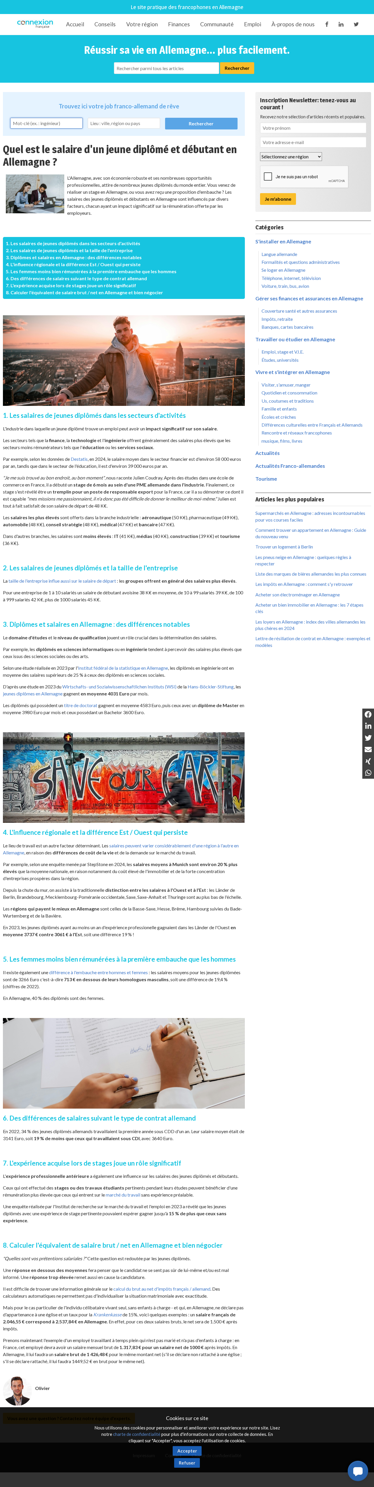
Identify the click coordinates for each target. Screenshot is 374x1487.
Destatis (79, 459)
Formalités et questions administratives (301, 262)
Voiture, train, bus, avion (285, 286)
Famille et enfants (279, 408)
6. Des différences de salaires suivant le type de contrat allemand (76, 278)
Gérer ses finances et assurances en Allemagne (309, 298)
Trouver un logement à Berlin (284, 546)
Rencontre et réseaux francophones (297, 432)
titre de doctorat (80, 705)
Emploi (252, 24)
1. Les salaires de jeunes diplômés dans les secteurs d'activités (73, 243)
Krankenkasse (107, 1314)
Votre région (142, 24)
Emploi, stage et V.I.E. (283, 351)
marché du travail (123, 1194)
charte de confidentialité (136, 1434)
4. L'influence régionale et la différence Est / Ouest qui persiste (73, 264)
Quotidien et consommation (289, 392)
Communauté (217, 24)
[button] (358, 1471)
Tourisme (266, 479)
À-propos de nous (293, 24)
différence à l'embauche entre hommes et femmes (98, 972)
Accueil (75, 24)
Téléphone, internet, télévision (291, 278)
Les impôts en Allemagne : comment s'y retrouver (304, 584)
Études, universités (280, 360)
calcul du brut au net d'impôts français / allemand (161, 1289)
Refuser (187, 1462)
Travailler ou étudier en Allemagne (295, 339)
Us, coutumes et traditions (288, 401)
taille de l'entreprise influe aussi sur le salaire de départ (62, 581)
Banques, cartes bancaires (288, 327)
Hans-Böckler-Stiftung (211, 686)
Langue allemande (279, 254)
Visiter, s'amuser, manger (286, 384)
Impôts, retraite (277, 319)
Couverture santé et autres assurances (299, 311)
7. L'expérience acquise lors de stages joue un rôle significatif (71, 285)
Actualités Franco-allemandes (290, 466)
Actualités (267, 453)
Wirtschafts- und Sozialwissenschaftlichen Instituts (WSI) (119, 686)
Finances (179, 24)
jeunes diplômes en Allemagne (33, 693)
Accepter (187, 1450)
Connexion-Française (36, 24)
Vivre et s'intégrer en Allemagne (292, 372)
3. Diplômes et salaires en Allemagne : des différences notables (74, 257)
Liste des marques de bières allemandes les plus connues (310, 574)
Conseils (105, 24)
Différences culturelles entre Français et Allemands (312, 424)
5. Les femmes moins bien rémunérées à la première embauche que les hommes (91, 271)
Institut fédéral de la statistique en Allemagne (123, 668)
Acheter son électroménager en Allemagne (297, 594)
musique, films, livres (282, 441)
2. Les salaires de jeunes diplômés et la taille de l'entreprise (69, 250)
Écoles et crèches (279, 417)
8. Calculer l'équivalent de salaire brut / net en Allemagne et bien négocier (84, 292)
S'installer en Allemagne (283, 241)
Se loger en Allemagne (283, 270)
